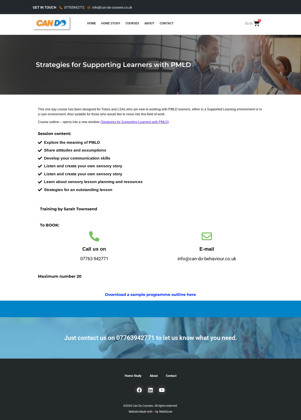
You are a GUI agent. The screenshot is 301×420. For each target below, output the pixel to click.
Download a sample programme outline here (150, 294)
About (149, 23)
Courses (132, 23)
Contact (167, 23)
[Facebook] (139, 390)
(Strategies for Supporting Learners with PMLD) (134, 122)
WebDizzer (165, 411)
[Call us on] (94, 236)
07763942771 (135, 337)
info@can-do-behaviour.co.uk (207, 258)
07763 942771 (94, 258)
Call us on (94, 249)
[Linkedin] (150, 390)
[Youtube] (162, 390)
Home (91, 23)
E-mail (206, 249)
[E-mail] (207, 236)
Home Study (110, 23)
